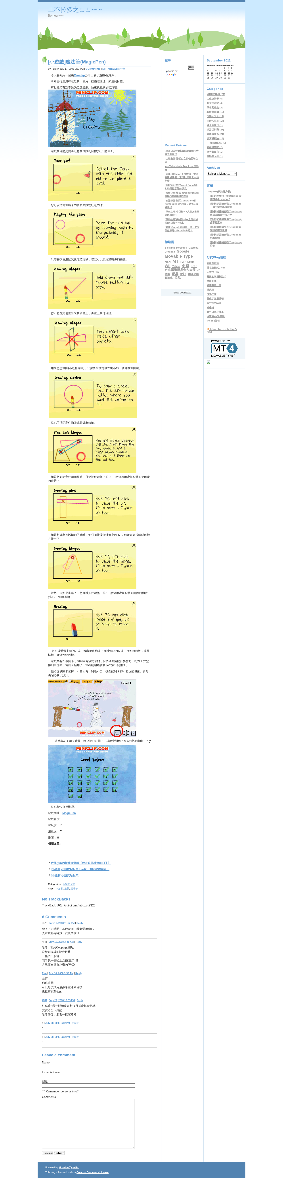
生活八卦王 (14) (215, 120)
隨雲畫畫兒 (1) (215, 151)
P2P (182, 261)
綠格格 (210, 307)
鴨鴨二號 (211, 294)
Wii (167, 266)
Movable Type (179, 256)
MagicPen (69, 813)
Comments (49, 1097)
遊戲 (66, 888)
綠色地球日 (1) (215, 125)
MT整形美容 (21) (216, 94)
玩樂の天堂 (69, 884)
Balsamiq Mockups (176, 247)
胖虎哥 (210, 289)
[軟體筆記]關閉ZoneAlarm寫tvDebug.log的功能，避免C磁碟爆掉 (181, 204)
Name (46, 1062)
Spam (191, 261)
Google (183, 251)
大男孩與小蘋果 (215, 311)
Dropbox (170, 251)
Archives (213, 167)
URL (45, 1081)
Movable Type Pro (69, 1167)
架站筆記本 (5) (218, 143)
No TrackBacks (111, 68)
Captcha (193, 247)
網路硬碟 (193, 274)
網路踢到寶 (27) (215, 129)
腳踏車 (169, 277)
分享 (122, 68)
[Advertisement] (99, 854)
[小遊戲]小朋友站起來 (64, 875)
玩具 (175, 274)
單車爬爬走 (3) (215, 107)
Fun (44, 973)
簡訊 (183, 274)
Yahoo (176, 266)
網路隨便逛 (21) (215, 134)
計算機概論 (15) (215, 138)
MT (175, 261)
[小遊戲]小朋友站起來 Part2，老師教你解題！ (80, 869)
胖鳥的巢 (211, 281)
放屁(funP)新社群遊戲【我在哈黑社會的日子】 (81, 863)
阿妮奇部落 (213, 263)
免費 (185, 266)
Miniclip (79, 75)
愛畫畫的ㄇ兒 (214, 285)
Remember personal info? (62, 1091)
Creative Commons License (92, 1172)
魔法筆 (74, 888)
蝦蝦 (44, 1000)
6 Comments (93, 68)
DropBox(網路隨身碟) (219, 191)
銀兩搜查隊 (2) (215, 147)
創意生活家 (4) (215, 103)
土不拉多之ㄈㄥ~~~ (75, 9)
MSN (168, 261)
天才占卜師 (213, 272)
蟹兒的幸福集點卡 (216, 276)
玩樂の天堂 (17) (215, 116)
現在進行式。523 (216, 267)
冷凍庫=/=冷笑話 (216, 316)
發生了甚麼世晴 (215, 298)
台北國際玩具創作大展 (180, 270)
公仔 (194, 266)
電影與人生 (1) (215, 156)
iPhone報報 (213, 320)
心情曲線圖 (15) (215, 112)
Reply (79, 923)
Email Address (51, 1072)
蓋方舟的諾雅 (214, 303)
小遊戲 (59, 888)
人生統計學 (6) (215, 98)
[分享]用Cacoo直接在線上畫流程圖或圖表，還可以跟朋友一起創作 (182, 177)
